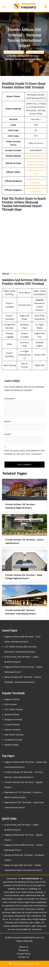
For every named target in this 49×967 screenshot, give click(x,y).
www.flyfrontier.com (36, 156)
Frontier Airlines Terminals (22, 273)
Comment (10, 398)
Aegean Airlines (11, 699)
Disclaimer (23, 950)
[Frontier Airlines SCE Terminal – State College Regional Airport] (24, 560)
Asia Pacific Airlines (13, 734)
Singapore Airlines (13, 719)
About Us (23, 947)
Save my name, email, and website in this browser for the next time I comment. (24, 452)
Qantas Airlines (11, 714)
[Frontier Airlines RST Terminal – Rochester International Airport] (24, 595)
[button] (46, 6)
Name (8, 421)
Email (7, 434)
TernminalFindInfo (14, 52)
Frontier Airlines (35, 52)
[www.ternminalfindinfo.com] (24, 6)
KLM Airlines (10, 704)
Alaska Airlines (11, 745)
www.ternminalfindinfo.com (26, 937)
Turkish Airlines (11, 724)
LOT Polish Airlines (13, 709)
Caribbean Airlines (13, 739)
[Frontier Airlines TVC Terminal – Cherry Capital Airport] (24, 525)
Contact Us (23, 957)
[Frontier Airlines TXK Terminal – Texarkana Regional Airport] (24, 489)
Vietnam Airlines (12, 729)
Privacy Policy (23, 953)
